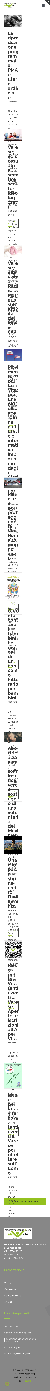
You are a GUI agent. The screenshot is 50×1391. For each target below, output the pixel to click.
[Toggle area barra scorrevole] (47, 2)
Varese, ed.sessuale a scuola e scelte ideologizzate (13, 177)
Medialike (26, 1381)
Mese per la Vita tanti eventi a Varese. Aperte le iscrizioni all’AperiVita (13, 1001)
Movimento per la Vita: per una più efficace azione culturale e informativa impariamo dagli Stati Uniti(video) (13, 429)
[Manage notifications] (7, 1384)
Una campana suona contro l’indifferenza (13, 883)
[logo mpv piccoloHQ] (9, 3)
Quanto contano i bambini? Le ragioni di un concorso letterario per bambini (13, 654)
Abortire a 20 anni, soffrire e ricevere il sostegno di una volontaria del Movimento (13, 794)
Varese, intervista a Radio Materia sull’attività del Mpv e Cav (13, 297)
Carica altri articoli (25, 1201)
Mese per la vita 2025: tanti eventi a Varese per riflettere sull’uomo (13, 1133)
